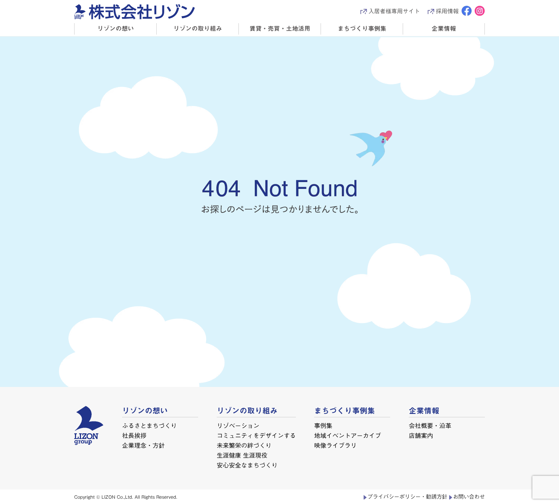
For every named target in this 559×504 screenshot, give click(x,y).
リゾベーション (238, 426)
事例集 (323, 426)
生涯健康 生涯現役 (241, 455)
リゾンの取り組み (197, 28)
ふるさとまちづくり (149, 426)
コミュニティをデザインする (256, 436)
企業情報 (444, 28)
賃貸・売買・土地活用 (279, 28)
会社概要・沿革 (430, 426)
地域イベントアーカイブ (347, 436)
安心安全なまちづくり (246, 465)
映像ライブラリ (335, 445)
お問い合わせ (469, 496)
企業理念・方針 (143, 445)
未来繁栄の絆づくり (243, 445)
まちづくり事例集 (362, 28)
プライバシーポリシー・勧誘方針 (407, 496)
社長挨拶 (134, 436)
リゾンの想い (115, 28)
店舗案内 (421, 436)
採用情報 (447, 11)
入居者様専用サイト (394, 11)
